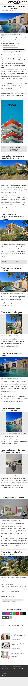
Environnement (6, 601)
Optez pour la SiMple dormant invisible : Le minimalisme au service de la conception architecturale (18, 654)
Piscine (13, 601)
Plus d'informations (15, 639)
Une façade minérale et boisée (10, 47)
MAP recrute (4, 673)
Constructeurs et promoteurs (9, 599)
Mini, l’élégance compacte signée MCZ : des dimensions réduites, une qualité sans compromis (18, 635)
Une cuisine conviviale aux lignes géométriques (14, 51)
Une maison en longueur (9, 45)
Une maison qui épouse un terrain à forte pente (14, 37)
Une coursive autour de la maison (11, 43)
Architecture (20, 599)
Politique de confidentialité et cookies (18, 670)
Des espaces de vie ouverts (9, 53)
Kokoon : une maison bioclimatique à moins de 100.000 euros (15, 149)
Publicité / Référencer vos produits (6, 670)
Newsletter (4, 675)
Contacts (4, 666)
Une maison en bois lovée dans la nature (13, 54)
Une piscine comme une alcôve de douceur (13, 49)
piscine (21, 63)
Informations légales (16, 666)
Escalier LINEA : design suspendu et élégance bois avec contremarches (18, 644)
